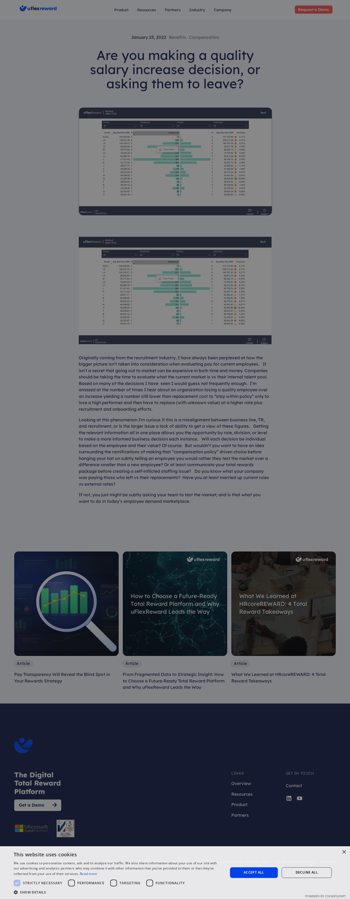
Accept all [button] (254, 872)
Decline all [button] (307, 872)
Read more (88, 873)
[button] (118, 892)
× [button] (344, 852)
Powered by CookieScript (325, 896)
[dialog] (175, 449)
